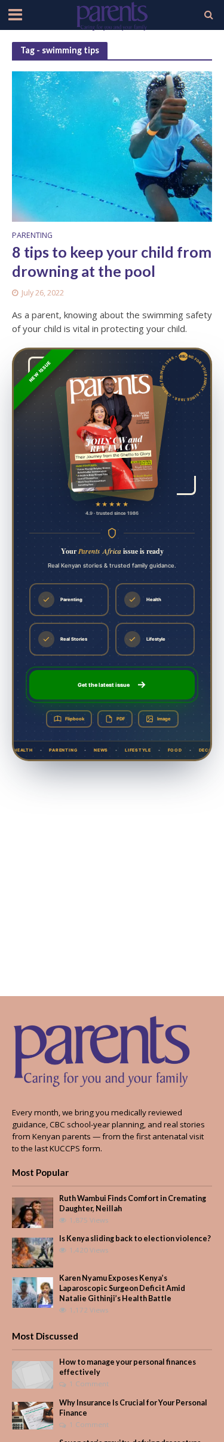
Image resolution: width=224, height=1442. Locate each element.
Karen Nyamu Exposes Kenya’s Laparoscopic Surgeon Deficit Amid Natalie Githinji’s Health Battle (122, 1288)
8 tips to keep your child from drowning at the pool (111, 261)
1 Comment (89, 1383)
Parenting (32, 236)
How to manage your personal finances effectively (127, 1367)
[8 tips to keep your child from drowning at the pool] (112, 146)
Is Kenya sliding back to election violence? (135, 1238)
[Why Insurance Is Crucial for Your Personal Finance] (32, 1414)
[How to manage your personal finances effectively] (32, 1374)
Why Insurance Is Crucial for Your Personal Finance (133, 1407)
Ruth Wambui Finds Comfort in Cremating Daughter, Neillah (132, 1203)
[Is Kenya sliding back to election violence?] (32, 1252)
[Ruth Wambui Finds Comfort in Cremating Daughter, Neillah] (32, 1211)
